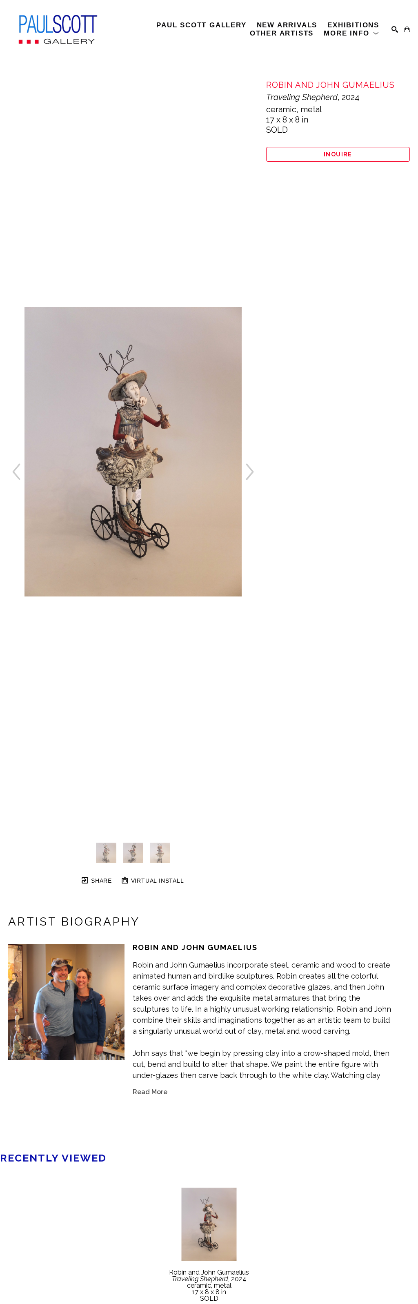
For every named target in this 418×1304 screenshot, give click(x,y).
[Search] (394, 29)
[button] (351, 33)
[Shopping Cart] (407, 29)
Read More (150, 1092)
